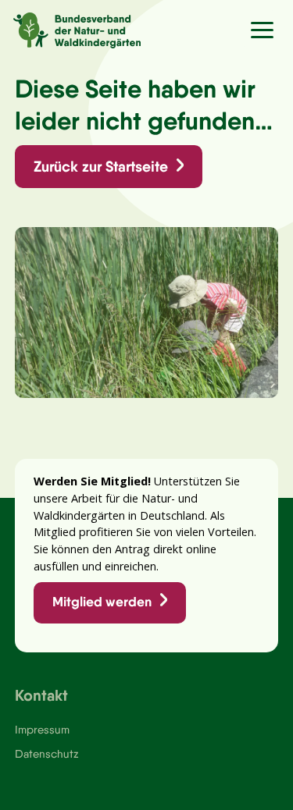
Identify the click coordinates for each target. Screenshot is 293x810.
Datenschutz (46, 754)
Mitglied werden (102, 601)
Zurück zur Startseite (101, 166)
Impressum (42, 730)
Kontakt (41, 695)
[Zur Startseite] (70, 28)
